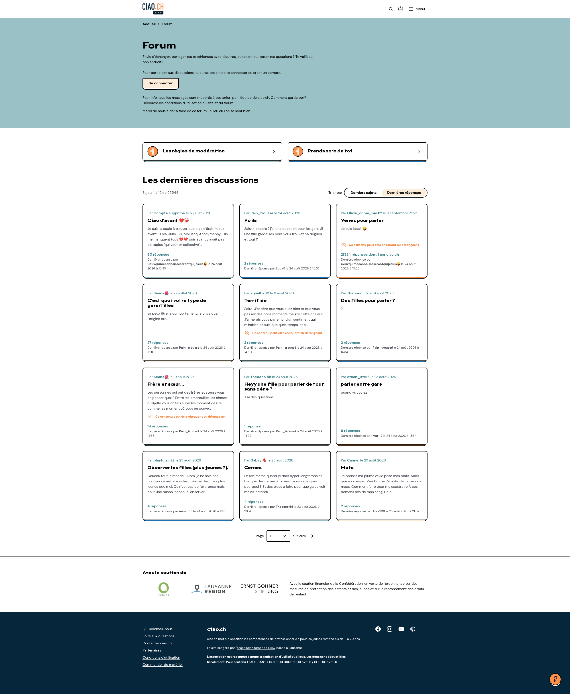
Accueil (149, 24)
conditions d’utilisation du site (189, 103)
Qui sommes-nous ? (158, 629)
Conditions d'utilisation (161, 657)
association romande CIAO (256, 648)
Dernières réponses (404, 192)
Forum (167, 24)
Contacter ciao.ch (157, 643)
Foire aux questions (158, 636)
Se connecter (161, 83)
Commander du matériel (162, 664)
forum (228, 103)
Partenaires (151, 650)
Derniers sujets (364, 192)
